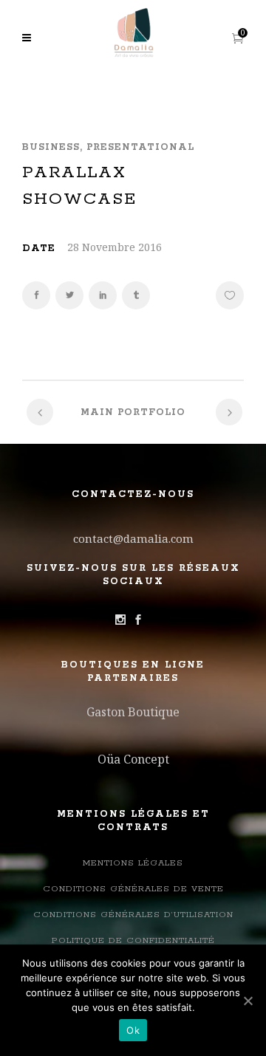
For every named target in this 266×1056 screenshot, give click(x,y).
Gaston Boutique (133, 712)
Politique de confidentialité (133, 940)
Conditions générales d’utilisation (133, 914)
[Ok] (247, 1000)
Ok (133, 1030)
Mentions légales (133, 862)
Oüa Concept (133, 759)
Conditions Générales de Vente (133, 888)
